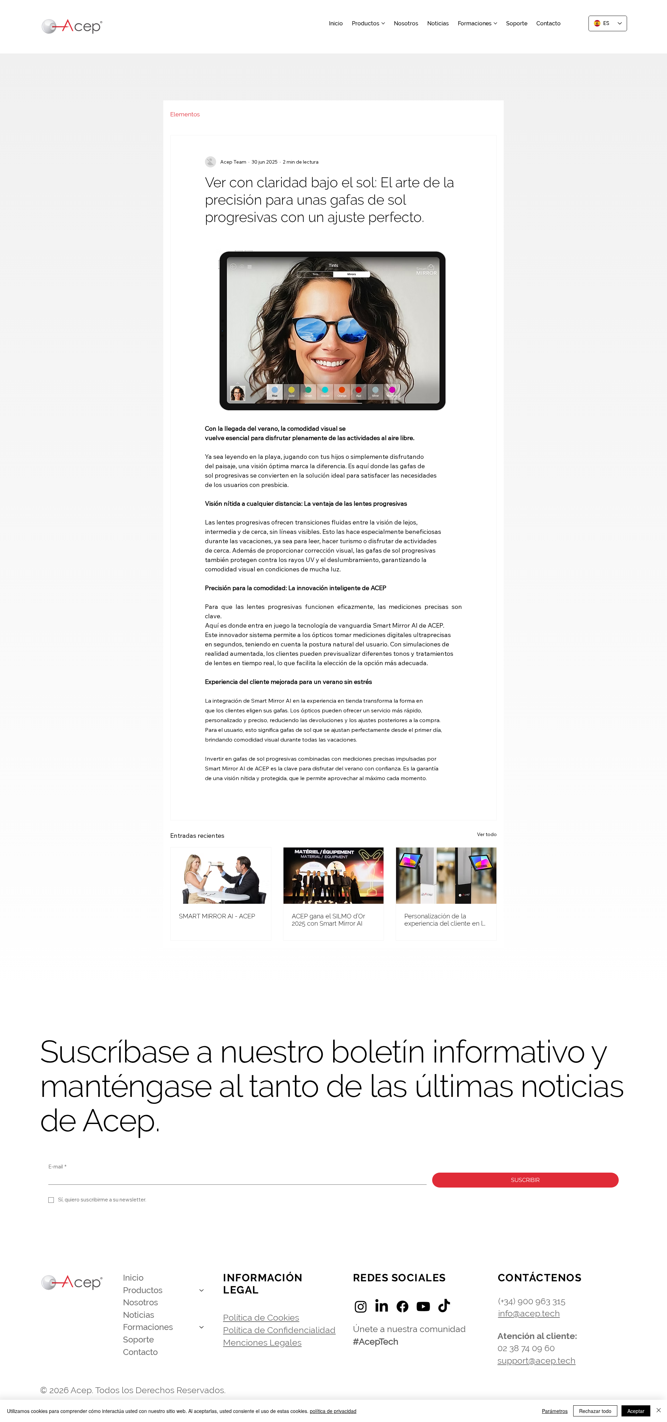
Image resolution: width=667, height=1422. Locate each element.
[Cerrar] (658, 1410)
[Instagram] (361, 1306)
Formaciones (148, 1327)
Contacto (140, 1352)
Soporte (138, 1339)
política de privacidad (333, 1410)
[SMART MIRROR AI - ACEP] (221, 876)
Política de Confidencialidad (279, 1330)
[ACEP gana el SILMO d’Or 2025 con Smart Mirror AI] (333, 876)
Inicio (133, 1278)
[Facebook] (402, 1306)
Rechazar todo (595, 1410)
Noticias (138, 1315)
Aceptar (635, 1410)
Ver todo (487, 834)
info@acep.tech (529, 1313)
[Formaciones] (202, 1327)
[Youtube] (423, 1306)
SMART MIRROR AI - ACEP (217, 916)
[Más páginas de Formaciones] (495, 23)
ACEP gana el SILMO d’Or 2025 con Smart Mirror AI (328, 919)
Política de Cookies (261, 1317)
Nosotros (140, 1302)
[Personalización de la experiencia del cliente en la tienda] (446, 876)
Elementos (185, 114)
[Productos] (202, 1290)
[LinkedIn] (381, 1306)
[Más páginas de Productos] (383, 23)
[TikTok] (444, 1306)
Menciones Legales (262, 1342)
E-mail (57, 1167)
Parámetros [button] (555, 1410)
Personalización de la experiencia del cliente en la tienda (445, 919)
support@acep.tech (536, 1360)
